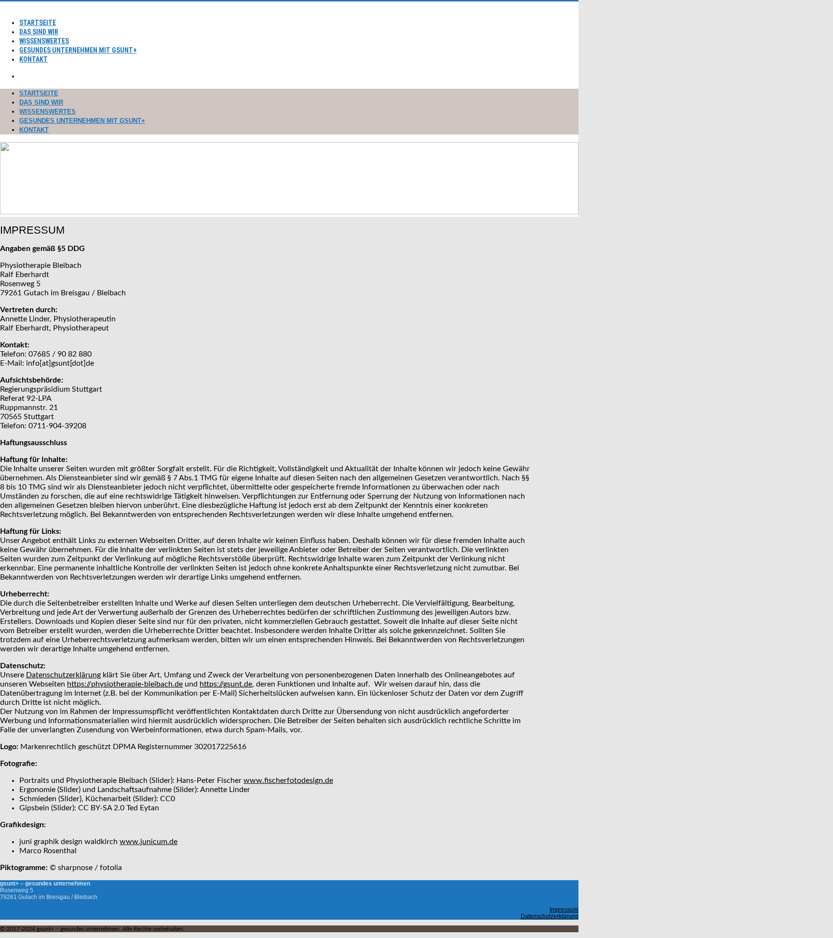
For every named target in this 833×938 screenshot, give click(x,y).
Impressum (564, 909)
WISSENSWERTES (44, 41)
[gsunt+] (4, 6)
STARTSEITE (37, 22)
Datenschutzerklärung (63, 675)
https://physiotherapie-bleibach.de (125, 684)
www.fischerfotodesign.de (288, 780)
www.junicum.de (148, 842)
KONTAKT (33, 59)
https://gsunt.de (226, 684)
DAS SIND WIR (38, 32)
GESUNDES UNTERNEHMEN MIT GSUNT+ (78, 50)
